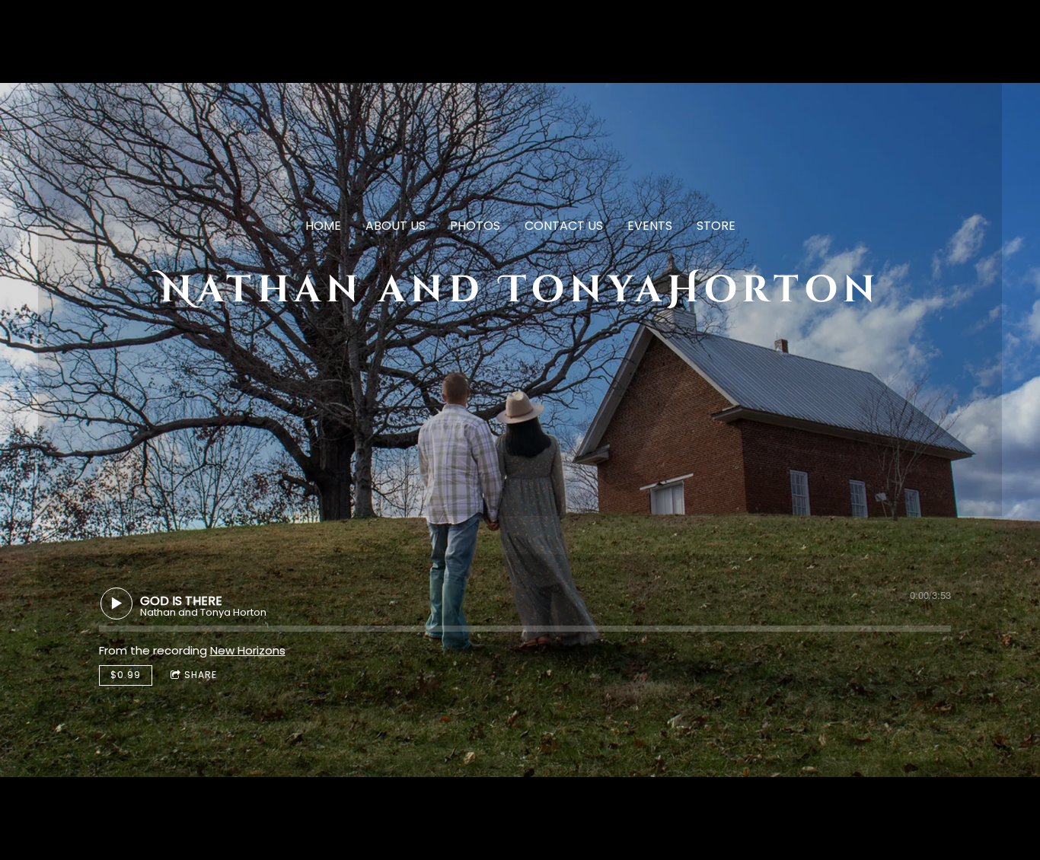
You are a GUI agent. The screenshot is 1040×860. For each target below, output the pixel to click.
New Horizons (248, 650)
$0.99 (125, 674)
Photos (475, 225)
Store (716, 225)
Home (323, 225)
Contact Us (564, 225)
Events (649, 225)
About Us (395, 225)
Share (200, 674)
